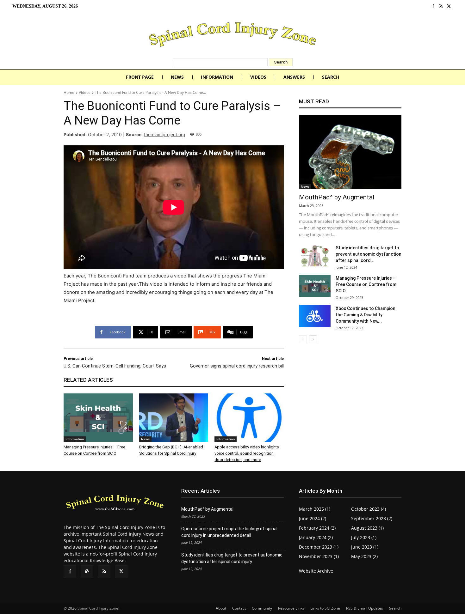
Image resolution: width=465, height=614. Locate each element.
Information (74, 439)
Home (69, 92)
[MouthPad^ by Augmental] (350, 152)
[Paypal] (87, 571)
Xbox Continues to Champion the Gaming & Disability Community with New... (365, 315)
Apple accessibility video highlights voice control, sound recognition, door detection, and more (246, 453)
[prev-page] (303, 339)
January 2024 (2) (316, 537)
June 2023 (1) (364, 547)
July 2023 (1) (363, 537)
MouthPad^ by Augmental (337, 197)
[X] (449, 6)
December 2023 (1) (318, 547)
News (145, 439)
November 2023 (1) (319, 556)
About (221, 608)
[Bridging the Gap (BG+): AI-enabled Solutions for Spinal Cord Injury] (173, 417)
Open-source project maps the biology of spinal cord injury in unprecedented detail (229, 532)
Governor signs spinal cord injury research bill (237, 366)
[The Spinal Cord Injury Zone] (232, 35)
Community (262, 608)
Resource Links (291, 608)
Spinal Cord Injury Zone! (98, 608)
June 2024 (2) (312, 518)
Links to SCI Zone (325, 608)
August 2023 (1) (367, 528)
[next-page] (313, 339)
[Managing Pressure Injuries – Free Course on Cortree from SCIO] (98, 417)
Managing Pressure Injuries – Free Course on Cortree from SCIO (366, 284)
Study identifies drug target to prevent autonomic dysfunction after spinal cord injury (231, 558)
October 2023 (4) (368, 509)
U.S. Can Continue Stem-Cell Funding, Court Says (115, 366)
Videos (84, 92)
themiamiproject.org (164, 134)
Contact (239, 608)
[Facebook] (433, 6)
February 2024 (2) (317, 528)
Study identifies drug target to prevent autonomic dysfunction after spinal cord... (368, 254)
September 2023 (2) (371, 518)
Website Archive (316, 571)
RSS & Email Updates (364, 608)
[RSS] (441, 6)
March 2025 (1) (314, 509)
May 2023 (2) (364, 556)
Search (395, 608)
